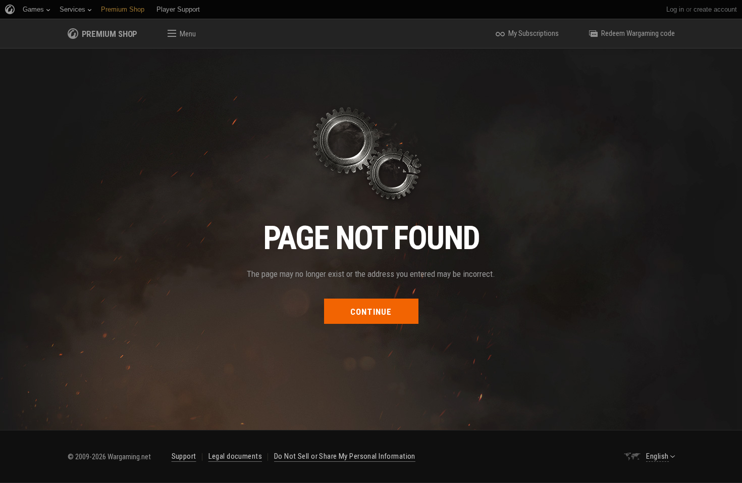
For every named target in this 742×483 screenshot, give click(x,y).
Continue (371, 312)
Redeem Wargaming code (638, 33)
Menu (188, 33)
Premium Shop (110, 34)
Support (184, 456)
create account (715, 9)
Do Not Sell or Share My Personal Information (344, 456)
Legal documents (235, 456)
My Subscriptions (533, 33)
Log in (675, 9)
